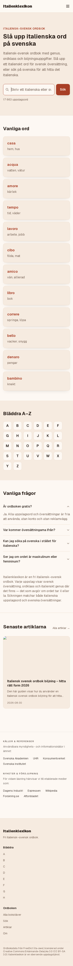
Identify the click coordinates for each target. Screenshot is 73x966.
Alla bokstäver (12, 914)
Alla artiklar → (61, 628)
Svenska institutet (14, 764)
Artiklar (7, 927)
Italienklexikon (17, 6)
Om (5, 933)
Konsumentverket (54, 758)
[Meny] (68, 6)
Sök (63, 89)
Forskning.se (11, 796)
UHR (35, 758)
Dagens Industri (13, 790)
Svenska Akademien (15, 758)
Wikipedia (51, 790)
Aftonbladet (31, 796)
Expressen (34, 790)
